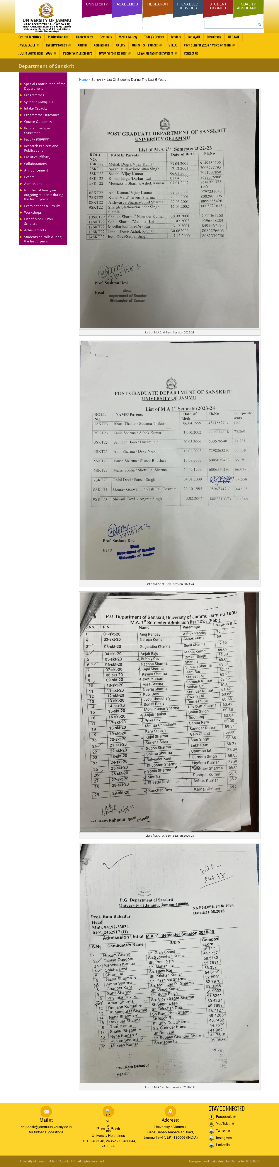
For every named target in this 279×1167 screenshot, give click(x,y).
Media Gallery (128, 37)
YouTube (222, 1123)
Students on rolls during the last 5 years (42, 239)
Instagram (223, 1137)
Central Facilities (30, 37)
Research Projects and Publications (41, 148)
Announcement (36, 170)
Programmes (34, 95)
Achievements (35, 230)
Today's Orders (154, 37)
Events (29, 177)
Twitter (220, 1130)
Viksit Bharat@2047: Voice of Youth (207, 45)
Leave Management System (155, 53)
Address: (170, 1120)
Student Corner (218, 6)
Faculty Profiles (56, 45)
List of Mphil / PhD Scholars (38, 221)
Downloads (214, 37)
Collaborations (35, 163)
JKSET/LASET (27, 45)
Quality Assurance (248, 6)
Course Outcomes (38, 121)
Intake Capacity (36, 108)
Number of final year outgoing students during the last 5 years (43, 194)
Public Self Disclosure (77, 53)
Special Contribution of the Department (44, 86)
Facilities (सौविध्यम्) (37, 157)
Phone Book (108, 1128)
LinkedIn (222, 1144)
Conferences (84, 37)
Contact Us (191, 53)
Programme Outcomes (41, 115)
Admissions (101, 45)
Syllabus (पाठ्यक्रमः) (38, 102)
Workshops (33, 212)
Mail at (46, 1120)
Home (83, 79)
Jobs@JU (194, 37)
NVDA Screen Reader (112, 53)
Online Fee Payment (145, 45)
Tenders (176, 37)
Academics (127, 4)
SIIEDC (172, 45)
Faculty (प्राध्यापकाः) (37, 139)
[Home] (47, 12)
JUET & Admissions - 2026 (35, 53)
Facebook (223, 1116)
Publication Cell (58, 37)
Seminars (106, 37)
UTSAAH (233, 37)
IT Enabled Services (187, 6)
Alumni (82, 45)
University (97, 4)
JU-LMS (120, 45)
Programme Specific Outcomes (39, 130)
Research (157, 4)
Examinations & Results (42, 206)
